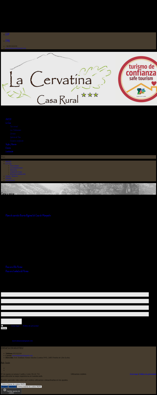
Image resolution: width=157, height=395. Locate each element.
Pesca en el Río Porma (14, 267)
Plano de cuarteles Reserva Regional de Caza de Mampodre (28, 215)
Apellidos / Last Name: (9, 298)
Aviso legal (15, 326)
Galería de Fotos (15, 137)
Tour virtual (14, 126)
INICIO (8, 162)
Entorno (8, 178)
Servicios (13, 133)
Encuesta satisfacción (16, 141)
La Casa (8, 164)
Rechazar (12, 387)
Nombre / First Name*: (9, 291)
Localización (10, 180)
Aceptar (4, 387)
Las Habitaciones (15, 130)
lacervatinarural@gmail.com (16, 48)
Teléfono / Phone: (7, 311)
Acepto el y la (21, 326)
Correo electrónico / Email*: (11, 304)
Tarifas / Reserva (12, 176)
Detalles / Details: (7, 317)
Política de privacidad (31, 326)
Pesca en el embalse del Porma (17, 271)
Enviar (4, 328)
